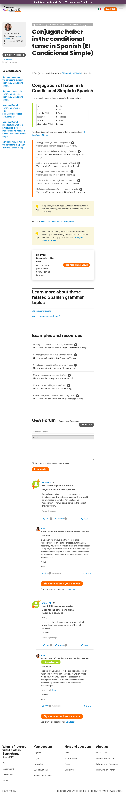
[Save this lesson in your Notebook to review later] (14, 55)
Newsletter (38, 764)
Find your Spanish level (76, 265)
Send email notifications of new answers (53, 463)
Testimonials (8, 774)
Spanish (36, 24)
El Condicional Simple (41, 311)
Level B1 (61, 24)
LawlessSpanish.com (105, 758)
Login (36, 758)
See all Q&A (86, 424)
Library (44, 24)
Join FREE (110, 9)
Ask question (40, 469)
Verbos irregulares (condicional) (46, 316)
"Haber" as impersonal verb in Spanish (57, 221)
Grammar (52, 24)
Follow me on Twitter (105, 770)
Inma (43, 528)
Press (67, 764)
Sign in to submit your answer (61, 583)
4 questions (7, 60)
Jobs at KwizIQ (71, 758)
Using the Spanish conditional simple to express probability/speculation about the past (12, 111)
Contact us (70, 770)
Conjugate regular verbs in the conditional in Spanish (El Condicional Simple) (13, 145)
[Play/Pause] (72, 142)
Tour (4, 763)
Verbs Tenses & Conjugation (78, 24)
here (54, 690)
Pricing (5, 780)
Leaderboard (8, 769)
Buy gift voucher (41, 770)
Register (37, 752)
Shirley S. (46, 482)
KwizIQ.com (101, 752)
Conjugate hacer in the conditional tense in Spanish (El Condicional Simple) (12, 95)
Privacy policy (9, 791)
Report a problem (9, 62)
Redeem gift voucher (43, 775)
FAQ (67, 752)
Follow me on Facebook (107, 764)
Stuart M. (46, 603)
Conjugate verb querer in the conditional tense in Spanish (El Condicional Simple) (13, 81)
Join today (70, 589)
